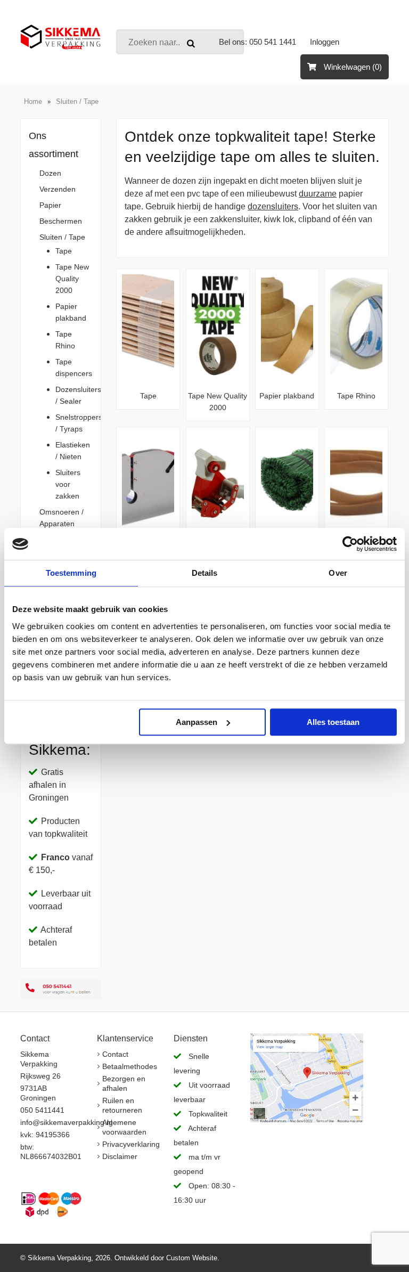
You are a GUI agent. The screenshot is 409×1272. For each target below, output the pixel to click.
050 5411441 (42, 1110)
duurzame (318, 193)
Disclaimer (119, 1156)
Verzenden (57, 189)
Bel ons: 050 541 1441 (257, 41)
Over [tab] (338, 572)
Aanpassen (196, 722)
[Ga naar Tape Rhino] (356, 372)
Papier (50, 205)
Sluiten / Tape (77, 101)
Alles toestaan (333, 722)
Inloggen (324, 41)
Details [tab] (205, 572)
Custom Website (191, 1258)
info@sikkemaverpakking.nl (66, 1122)
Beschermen (60, 221)
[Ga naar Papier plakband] (287, 372)
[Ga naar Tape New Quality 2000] (218, 372)
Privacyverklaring (131, 1144)
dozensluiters (273, 206)
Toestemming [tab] (71, 572)
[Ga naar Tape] (148, 372)
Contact (115, 1054)
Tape (63, 251)
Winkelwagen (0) (352, 66)
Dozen (50, 173)
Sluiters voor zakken (67, 484)
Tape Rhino (356, 396)
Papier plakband (286, 396)
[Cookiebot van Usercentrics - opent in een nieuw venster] (350, 544)
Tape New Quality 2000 (72, 279)
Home (33, 101)
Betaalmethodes (129, 1066)
